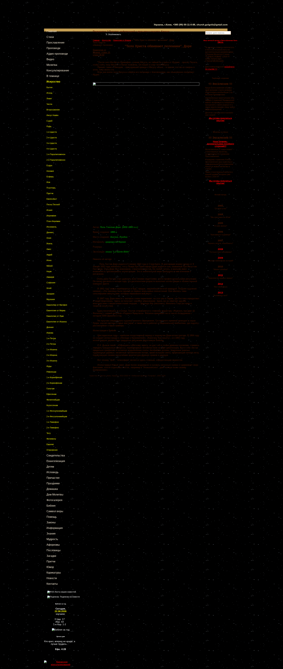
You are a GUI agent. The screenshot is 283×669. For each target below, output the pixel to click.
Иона (49, 260)
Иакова (50, 333)
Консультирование (58, 70)
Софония (51, 283)
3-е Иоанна (52, 361)
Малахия (51, 299)
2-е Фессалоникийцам (57, 416)
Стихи (50, 37)
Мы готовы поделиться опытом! (220, 119)
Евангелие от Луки (55, 316)
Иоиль (49, 243)
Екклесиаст (52, 199)
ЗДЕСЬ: (220, 42)
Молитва (52, 64)
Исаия (49, 210)
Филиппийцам (53, 400)
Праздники (53, 483)
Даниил (50, 232)
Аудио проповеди (57, 53)
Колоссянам (52, 405)
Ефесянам (51, 394)
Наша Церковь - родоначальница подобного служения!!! (220, 143)
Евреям (50, 444)
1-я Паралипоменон (56, 154)
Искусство (53, 81)
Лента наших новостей (65, 592)
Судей (49, 121)
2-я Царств (52, 137)
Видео (50, 59)
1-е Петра (51, 338)
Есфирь (50, 177)
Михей (50, 266)
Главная (52, 31)
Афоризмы (53, 544)
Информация (55, 528)
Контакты (52, 583)
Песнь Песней (53, 204)
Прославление (56, 42)
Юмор (50, 567)
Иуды (49, 366)
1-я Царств (52, 132)
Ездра (49, 165)
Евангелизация (56, 461)
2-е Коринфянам (54, 383)
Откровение (52, 450)
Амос (49, 249)
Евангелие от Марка (56, 310)
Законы (51, 522)
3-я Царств (52, 143)
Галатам (50, 388)
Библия (51, 505)
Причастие (53, 477)
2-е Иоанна (52, 355)
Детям (50, 466)
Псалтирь (51, 188)
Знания (51, 533)
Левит (49, 98)
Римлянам (51, 372)
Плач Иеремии (53, 221)
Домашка (52, 489)
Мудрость (52, 539)
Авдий (49, 255)
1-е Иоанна (52, 349)
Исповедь (52, 472)
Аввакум (50, 277)
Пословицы (54, 550)
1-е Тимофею (53, 422)
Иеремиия (51, 216)
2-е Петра (51, 344)
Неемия (50, 171)
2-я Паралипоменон (56, 160)
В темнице (53, 76)
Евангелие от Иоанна (57, 322)
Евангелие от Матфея (57, 305)
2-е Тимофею (53, 428)
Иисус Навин (52, 115)
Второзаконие (53, 110)
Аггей (49, 288)
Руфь (49, 126)
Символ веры (55, 511)
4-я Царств (52, 149)
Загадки (51, 555)
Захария (50, 294)
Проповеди (53, 48)
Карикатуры (54, 572)
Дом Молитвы (55, 494)
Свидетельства (56, 455)
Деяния (50, 327)
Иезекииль (52, 227)
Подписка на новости (69, 597)
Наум (49, 271)
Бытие (50, 87)
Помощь (52, 516)
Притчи (50, 193)
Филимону (51, 439)
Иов (48, 182)
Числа (49, 104)
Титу (49, 433)
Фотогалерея (54, 500)
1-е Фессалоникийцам (57, 411)
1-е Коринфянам (54, 377)
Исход (49, 93)
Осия (49, 238)
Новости (52, 578)
